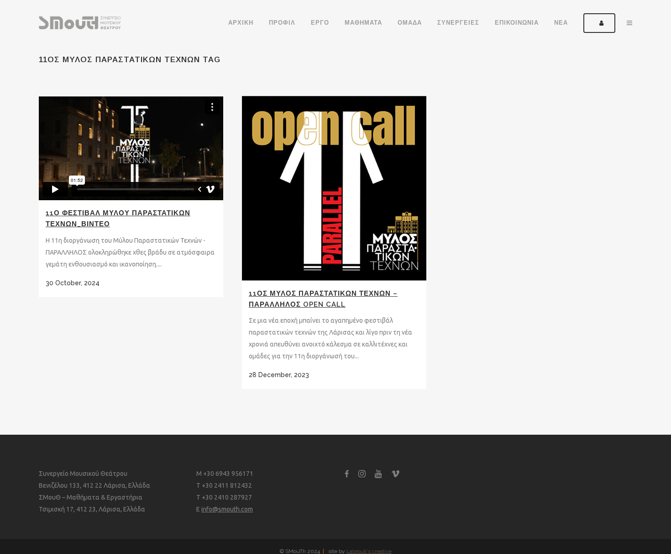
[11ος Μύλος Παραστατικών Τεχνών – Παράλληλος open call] (334, 188)
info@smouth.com (227, 509)
